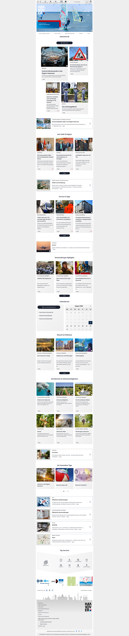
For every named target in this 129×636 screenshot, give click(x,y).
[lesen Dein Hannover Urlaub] (45, 354)
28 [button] (71, 312)
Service (89, 33)
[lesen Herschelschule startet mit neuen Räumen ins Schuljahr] (64, 154)
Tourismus (81, 33)
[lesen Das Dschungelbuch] (74, 98)
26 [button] (75, 326)
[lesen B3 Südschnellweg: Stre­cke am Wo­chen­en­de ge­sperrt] (78, 61)
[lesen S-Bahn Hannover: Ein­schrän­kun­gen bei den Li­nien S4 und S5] (45, 216)
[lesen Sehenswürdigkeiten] (64, 397)
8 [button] (86, 316)
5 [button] (86, 329)
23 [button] (90, 322)
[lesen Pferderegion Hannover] (83, 429)
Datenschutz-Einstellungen (43, 616)
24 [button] (67, 326)
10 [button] (67, 319)
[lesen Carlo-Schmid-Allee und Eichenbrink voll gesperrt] (64, 216)
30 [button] (78, 312)
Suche (87, 2)
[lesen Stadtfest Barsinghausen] (45, 277)
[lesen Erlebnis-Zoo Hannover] (45, 397)
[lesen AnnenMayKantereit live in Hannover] (83, 277)
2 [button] (90, 312)
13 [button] (78, 319)
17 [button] (67, 322)
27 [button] (67, 312)
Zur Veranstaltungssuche (50, 307)
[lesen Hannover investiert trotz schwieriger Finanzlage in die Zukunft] (53, 97)
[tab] (63, 491)
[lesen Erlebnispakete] (83, 354)
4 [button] (82, 329)
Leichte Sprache (55, 2)
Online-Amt (61, 2)
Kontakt (39, 614)
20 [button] (78, 322)
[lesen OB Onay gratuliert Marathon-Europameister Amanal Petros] (45, 154)
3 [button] (67, 316)
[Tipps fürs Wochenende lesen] (64, 18)
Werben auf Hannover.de (43, 612)
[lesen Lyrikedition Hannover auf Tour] (83, 154)
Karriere (65, 2)
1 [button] (86, 312)
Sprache (50, 2)
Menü (91, 2)
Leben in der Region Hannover (44, 33)
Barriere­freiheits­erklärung (43, 608)
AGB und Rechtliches (42, 604)
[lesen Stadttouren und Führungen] (64, 354)
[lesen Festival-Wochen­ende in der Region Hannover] (54, 64)
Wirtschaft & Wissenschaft (69, 33)
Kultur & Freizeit (57, 33)
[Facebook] (47, 590)
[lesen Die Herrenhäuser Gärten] (83, 397)
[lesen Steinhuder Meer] (64, 429)
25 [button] (71, 326)
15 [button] (86, 319)
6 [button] (90, 329)
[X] (52, 590)
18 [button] (71, 322)
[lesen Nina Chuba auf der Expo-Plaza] (64, 277)
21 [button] (82, 322)
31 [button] (82, 312)
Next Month (90, 306)
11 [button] (71, 319)
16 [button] (90, 319)
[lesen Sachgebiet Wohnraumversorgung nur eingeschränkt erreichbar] (83, 216)
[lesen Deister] (45, 429)
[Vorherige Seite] (61, 491)
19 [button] (75, 322)
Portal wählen (77, 2)
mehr (64, 173)
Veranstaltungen (45, 2)
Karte (40, 2)
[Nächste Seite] (68, 491)
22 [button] (86, 322)
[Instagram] (49, 590)
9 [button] (90, 316)
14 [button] (82, 319)
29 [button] (75, 312)
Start (38, 2)
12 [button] (75, 319)
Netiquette (40, 610)
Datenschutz (40, 606)
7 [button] (82, 316)
